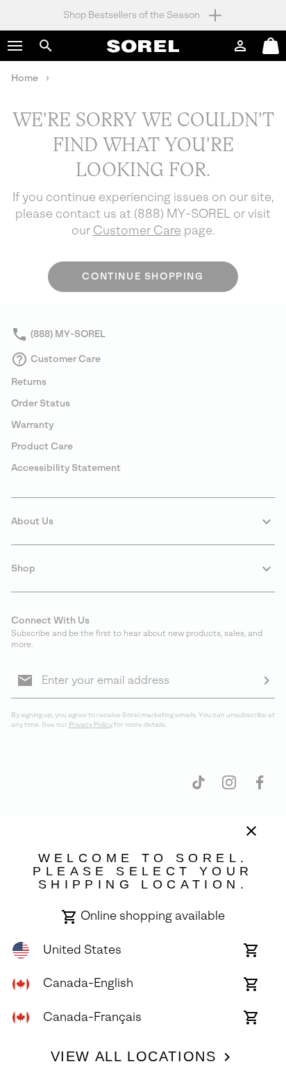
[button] (15, 46)
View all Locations (134, 1056)
